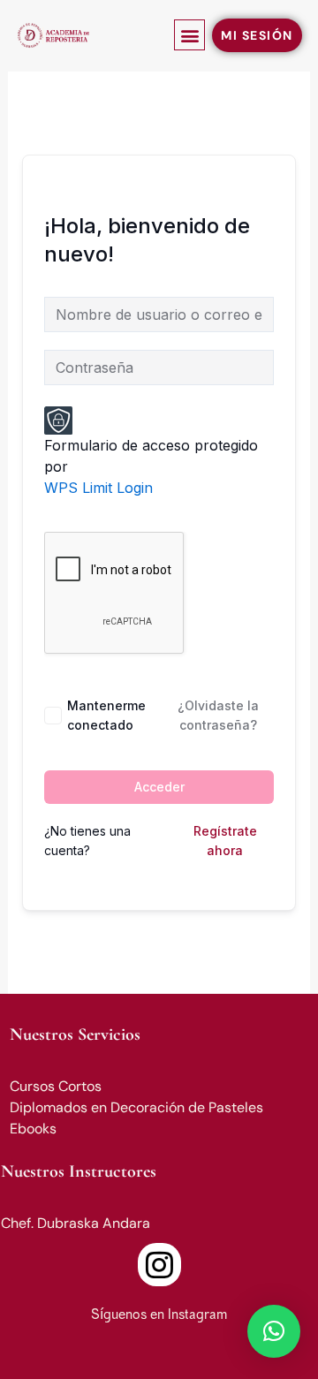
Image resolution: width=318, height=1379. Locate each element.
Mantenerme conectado (106, 715)
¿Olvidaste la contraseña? (218, 715)
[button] (189, 34)
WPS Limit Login (98, 487)
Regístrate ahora (225, 840)
